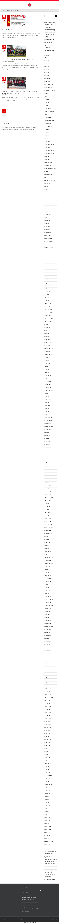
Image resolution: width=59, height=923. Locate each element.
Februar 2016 (48, 575)
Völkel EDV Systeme (20, 919)
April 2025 (47, 262)
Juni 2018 (47, 506)
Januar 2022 (48, 378)
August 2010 (48, 653)
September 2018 (49, 497)
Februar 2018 (48, 518)
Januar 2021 (48, 414)
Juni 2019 (47, 471)
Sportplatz (47, 183)
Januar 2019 (48, 485)
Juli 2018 (47, 503)
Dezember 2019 (48, 453)
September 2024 (49, 283)
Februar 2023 (48, 339)
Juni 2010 (47, 656)
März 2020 (47, 444)
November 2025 (49, 241)
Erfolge (46, 114)
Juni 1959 (47, 817)
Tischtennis (47, 186)
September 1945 (49, 841)
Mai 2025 (47, 259)
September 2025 (49, 247)
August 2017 (48, 536)
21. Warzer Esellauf (49, 39)
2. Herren (47, 60)
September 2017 (49, 533)
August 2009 (48, 662)
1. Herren (47, 57)
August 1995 (48, 751)
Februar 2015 (48, 596)
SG (45, 177)
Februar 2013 (48, 635)
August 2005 (48, 700)
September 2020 (49, 426)
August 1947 (48, 835)
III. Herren (47, 138)
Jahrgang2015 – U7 (49, 153)
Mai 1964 (47, 811)
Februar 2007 (48, 689)
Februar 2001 (48, 724)
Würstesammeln (7, 29)
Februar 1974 (48, 802)
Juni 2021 (47, 399)
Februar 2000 (48, 730)
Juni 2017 (47, 542)
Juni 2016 (47, 566)
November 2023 (49, 312)
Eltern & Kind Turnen (49, 111)
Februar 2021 (48, 411)
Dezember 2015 (48, 578)
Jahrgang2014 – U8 (49, 150)
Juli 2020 (47, 432)
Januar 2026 (48, 235)
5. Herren (47, 69)
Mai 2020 (47, 438)
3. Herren (47, 63)
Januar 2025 (48, 271)
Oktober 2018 (48, 494)
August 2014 (48, 608)
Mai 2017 (47, 545)
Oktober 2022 (48, 351)
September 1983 (49, 784)
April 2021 (47, 405)
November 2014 (49, 599)
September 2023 (49, 318)
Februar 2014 (48, 620)
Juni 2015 (47, 590)
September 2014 (49, 605)
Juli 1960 (47, 814)
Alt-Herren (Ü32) (49, 84)
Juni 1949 (47, 832)
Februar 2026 (48, 232)
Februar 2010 (48, 659)
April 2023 (47, 333)
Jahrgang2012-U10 (49, 144)
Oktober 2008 (48, 674)
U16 (46, 207)
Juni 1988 (47, 772)
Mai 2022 (47, 366)
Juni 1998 (47, 742)
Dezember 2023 (48, 309)
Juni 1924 (47, 844)
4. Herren (47, 66)
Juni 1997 (47, 745)
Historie (47, 129)
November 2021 (49, 384)
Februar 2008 (48, 683)
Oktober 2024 (48, 280)
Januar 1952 (48, 829)
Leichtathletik (48, 165)
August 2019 (48, 465)
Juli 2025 (47, 253)
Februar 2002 (48, 721)
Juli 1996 (47, 748)
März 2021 (47, 408)
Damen (47, 105)
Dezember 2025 (48, 238)
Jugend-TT (47, 159)
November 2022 (49, 348)
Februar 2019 (48, 483)
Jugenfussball (48, 162)
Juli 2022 (47, 360)
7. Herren (47, 75)
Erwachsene (48, 117)
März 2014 (47, 617)
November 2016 (49, 557)
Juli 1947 (47, 838)
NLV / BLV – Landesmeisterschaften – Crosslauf (17, 60)
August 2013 (48, 629)
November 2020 (49, 420)
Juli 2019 (47, 468)
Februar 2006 (48, 694)
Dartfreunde (48, 108)
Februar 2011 (48, 650)
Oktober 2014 (48, 602)
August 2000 (48, 727)
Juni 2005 (47, 703)
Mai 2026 (47, 223)
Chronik (47, 99)
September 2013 (49, 626)
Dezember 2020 (48, 417)
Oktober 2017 (48, 530)
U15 (46, 204)
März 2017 (47, 548)
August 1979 (48, 793)
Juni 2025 (47, 256)
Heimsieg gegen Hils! (50, 50)
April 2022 (47, 369)
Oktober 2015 (48, 581)
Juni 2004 (47, 709)
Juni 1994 (47, 757)
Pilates (46, 171)
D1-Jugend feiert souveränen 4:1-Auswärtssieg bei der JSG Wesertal (29, 907)
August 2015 (48, 584)
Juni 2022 (47, 363)
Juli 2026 (47, 217)
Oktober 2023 (48, 315)
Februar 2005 (48, 706)
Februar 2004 (48, 712)
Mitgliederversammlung (50, 168)
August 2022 (48, 357)
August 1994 (48, 754)
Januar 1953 (48, 826)
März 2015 (47, 593)
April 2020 (47, 441)
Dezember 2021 (48, 381)
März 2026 (47, 229)
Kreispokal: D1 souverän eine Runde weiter (28, 891)
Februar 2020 (48, 447)
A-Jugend (47, 78)
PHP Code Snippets (25, 922)
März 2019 (47, 480)
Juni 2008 (47, 680)
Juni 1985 (47, 778)
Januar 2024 (48, 306)
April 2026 (47, 226)
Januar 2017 (48, 554)
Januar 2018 (48, 521)
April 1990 (47, 766)
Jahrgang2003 (48, 141)
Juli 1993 (47, 760)
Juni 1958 (47, 820)
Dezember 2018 (48, 489)
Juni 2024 (47, 291)
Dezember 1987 (48, 775)
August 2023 (48, 321)
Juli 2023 (47, 324)
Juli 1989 (47, 769)
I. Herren (47, 132)
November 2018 (49, 491)
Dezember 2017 (48, 524)
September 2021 (49, 390)
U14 (46, 201)
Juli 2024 (47, 289)
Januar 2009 (48, 671)
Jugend (12, 61)
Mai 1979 (47, 796)
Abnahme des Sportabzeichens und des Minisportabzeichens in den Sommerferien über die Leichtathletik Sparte (28, 898)
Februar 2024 (48, 303)
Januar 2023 (48, 342)
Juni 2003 (47, 715)
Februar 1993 (48, 763)
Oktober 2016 (48, 560)
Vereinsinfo (5, 123)
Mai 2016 (47, 569)
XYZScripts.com (34, 922)
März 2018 (47, 515)
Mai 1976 (47, 799)
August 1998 (48, 739)
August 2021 (48, 393)
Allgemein (47, 81)
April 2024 (47, 297)
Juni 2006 (47, 691)
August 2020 (48, 429)
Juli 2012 (47, 638)
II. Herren (47, 135)
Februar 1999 (48, 736)
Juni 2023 (47, 327)
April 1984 (47, 781)
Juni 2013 (47, 632)
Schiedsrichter (48, 174)
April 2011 (47, 647)
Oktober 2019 (48, 459)
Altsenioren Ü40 (48, 87)
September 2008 (49, 677)
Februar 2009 (48, 668)
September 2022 (49, 354)
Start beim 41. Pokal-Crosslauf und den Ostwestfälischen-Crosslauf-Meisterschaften (20, 92)
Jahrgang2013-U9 (49, 147)
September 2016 (49, 563)
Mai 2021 (47, 402)
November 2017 (49, 527)
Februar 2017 (48, 551)
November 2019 (49, 456)
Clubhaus (47, 102)
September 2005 (49, 697)
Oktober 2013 (48, 623)
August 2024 (48, 286)
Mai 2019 (47, 474)
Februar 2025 (48, 268)
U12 (46, 195)
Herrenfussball (13, 31)
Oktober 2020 (48, 423)
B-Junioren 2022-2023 (50, 90)
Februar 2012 (48, 641)
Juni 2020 (47, 435)
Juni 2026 (47, 220)
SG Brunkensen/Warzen (50, 180)
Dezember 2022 (48, 345)
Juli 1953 (47, 823)
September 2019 (49, 462)
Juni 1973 (47, 805)
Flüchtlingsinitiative (49, 120)
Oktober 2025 (48, 244)
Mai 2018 (47, 509)
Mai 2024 (47, 294)
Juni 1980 (47, 790)
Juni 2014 (47, 611)
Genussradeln (48, 123)
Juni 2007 (47, 686)
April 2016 (47, 572)
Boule (46, 93)
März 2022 (47, 372)
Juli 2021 (47, 396)
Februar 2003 (48, 718)
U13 (46, 198)
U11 (46, 192)
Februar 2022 (48, 375)
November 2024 (49, 277)
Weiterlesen (37, 40)
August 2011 (48, 644)
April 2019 (47, 477)
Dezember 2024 (48, 274)
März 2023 (47, 336)
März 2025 (47, 265)
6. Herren (47, 72)
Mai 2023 (47, 330)
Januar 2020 (48, 450)
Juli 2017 (47, 539)
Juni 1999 (47, 733)
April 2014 (47, 614)
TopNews (47, 189)
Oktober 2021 (48, 387)
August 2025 (48, 250)
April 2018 (47, 512)
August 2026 (48, 214)
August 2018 (48, 500)
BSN (46, 96)
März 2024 (47, 300)
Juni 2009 (47, 665)
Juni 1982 (47, 787)
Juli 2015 (47, 587)
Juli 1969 (47, 808)
